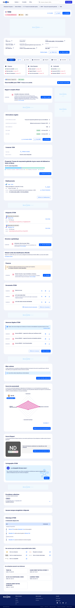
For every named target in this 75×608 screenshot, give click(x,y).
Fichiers (16, 600)
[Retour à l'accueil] (6, 597)
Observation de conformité (13, 216)
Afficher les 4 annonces (34, 351)
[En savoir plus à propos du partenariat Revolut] (26, 555)
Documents (64, 59)
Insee (46, 48)
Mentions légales (43, 52)
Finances (55, 59)
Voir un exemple (21, 100)
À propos (41, 606)
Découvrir (47, 477)
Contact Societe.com (39, 598)
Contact (27, 59)
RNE (49, 48)
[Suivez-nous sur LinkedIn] (57, 603)
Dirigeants (46, 59)
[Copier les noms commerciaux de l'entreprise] (49, 127)
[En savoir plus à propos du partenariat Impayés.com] (50, 552)
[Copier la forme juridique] (37, 48)
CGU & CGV (46, 606)
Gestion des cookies (53, 606)
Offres (30, 2)
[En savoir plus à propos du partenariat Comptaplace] (26, 558)
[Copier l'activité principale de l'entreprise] (49, 120)
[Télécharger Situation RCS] (49, 134)
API (16, 603)
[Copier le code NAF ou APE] (43, 44)
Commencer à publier (46, 328)
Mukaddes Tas (21, 529)
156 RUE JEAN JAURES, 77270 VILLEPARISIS (54, 41)
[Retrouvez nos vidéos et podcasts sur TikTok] (66, 603)
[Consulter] (45, 291)
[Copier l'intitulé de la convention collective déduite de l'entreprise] (49, 123)
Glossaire (37, 600)
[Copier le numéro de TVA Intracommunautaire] (13, 48)
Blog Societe (58, 598)
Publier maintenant (46, 351)
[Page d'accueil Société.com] (6, 2)
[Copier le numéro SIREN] (12, 41)
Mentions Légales (69, 606)
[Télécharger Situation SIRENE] (49, 130)
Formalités (24, 2)
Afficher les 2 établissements (44, 197)
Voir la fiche (47, 219)
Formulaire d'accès (8, 256)
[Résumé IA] (41, 291)
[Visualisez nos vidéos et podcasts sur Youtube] (63, 603)
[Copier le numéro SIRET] (14, 44)
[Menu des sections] (5, 60)
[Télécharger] (49, 291)
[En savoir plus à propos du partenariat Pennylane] (50, 555)
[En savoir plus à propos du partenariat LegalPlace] (26, 552)
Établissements (37, 59)
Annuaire (17, 602)
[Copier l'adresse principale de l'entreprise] (65, 41)
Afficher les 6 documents (45, 307)
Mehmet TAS (11, 529)
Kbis (20, 59)
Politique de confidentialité (61, 606)
